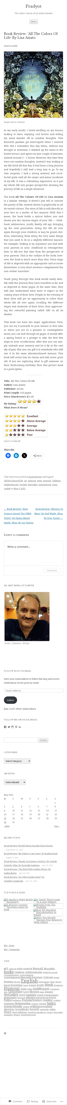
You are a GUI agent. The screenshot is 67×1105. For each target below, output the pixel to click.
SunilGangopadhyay (37, 1012)
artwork (47, 480)
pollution (17, 1000)
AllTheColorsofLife (13, 480)
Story (8, 1012)
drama (56, 977)
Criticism (48, 977)
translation (8, 1015)
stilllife (53, 1009)
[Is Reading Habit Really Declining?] (18, 901)
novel (22, 994)
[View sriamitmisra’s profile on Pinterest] (16, 727)
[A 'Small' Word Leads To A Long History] (48, 901)
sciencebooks (13, 1006)
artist (39, 480)
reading (48, 1000)
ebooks (17, 982)
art (25, 480)
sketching (9, 1009)
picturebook (45, 484)
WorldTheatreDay (28, 1015)
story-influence (19, 1012)
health (40, 985)
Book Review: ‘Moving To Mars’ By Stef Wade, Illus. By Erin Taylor (48, 513)
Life (6, 992)
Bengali (38, 968)
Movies (34, 991)
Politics (8, 1000)
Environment (44, 982)
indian (29, 989)
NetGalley (33, 484)
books (9, 971)
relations (9, 1003)
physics (30, 997)
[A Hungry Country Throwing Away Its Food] (18, 907)
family (52, 982)
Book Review (35, 476)
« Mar (7, 826)
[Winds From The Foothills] (48, 906)
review (42, 1003)
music (42, 992)
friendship (16, 985)
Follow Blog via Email (17, 671)
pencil (40, 994)
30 (5, 822)
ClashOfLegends (50, 972)
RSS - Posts (9, 945)
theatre (50, 1012)
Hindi (49, 985)
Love (26, 991)
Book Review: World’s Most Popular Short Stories (28, 845)
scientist (26, 1007)
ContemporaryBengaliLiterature (23, 977)
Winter (16, 1015)
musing (49, 991)
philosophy (10, 997)
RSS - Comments (12, 949)
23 (5, 818)
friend (7, 985)
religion (35, 1003)
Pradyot (33, 6)
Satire (51, 1003)
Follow (10, 700)
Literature (15, 991)
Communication (11, 975)
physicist (21, 997)
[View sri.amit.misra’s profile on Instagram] (12, 727)
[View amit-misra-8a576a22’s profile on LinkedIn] (20, 727)
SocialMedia (22, 1009)
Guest (25, 985)
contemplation (26, 975)
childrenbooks (11, 484)
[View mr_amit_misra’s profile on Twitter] (9, 727)
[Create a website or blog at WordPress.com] (5, 1033)
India (24, 988)
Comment (52, 570)
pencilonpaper (51, 995)
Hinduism (58, 985)
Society (34, 1009)
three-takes (58, 1012)
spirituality (44, 1009)
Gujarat (32, 985)
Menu (33, 21)
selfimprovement (41, 1006)
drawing (8, 981)
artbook (32, 480)
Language (54, 989)
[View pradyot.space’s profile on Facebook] (5, 727)
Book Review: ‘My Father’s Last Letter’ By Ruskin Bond (30, 853)
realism (56, 1000)
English (23, 484)
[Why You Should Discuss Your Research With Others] (48, 919)
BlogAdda (49, 968)
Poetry (52, 997)
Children (56, 480)
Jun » (56, 826)
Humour (12, 988)
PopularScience (32, 1000)
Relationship (23, 1003)
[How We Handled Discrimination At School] (48, 912)
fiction (58, 982)
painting (31, 995)
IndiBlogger (41, 989)
